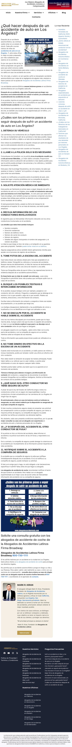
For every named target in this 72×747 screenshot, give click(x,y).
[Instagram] (13, 653)
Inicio (8, 12)
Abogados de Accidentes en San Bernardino (32, 724)
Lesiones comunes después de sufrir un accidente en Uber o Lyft (64, 106)
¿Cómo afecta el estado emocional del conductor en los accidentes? (64, 45)
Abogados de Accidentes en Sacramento (32, 701)
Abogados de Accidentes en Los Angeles (32, 707)
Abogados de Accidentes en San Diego (32, 718)
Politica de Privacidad (8, 658)
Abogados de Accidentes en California (32, 695)
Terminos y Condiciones (9, 660)
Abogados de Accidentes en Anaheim (32, 712)
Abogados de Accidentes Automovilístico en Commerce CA (63, 56)
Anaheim (36, 600)
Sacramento (26, 600)
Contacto (36, 17)
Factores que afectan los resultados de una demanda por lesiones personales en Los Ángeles (63, 140)
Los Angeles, (30, 598)
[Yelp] (17, 653)
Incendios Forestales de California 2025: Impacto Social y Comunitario (64, 34)
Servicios (38, 12)
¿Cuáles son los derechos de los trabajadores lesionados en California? (64, 126)
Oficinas (52, 12)
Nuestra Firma (21, 12)
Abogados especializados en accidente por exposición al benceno (64, 95)
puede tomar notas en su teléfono (34, 246)
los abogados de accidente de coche (29, 562)
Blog (64, 12)
